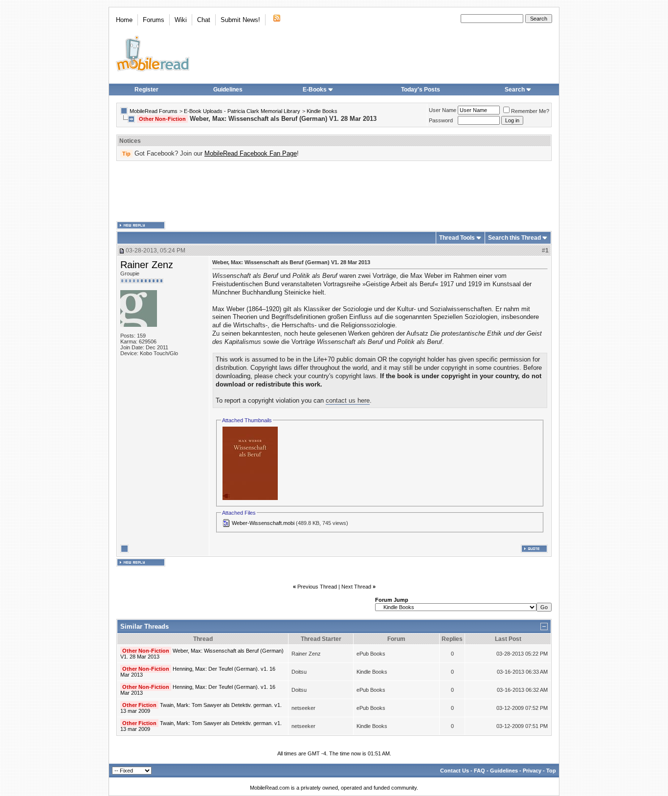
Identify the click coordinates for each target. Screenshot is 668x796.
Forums (153, 19)
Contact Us (454, 770)
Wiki (181, 19)
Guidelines (228, 89)
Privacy (532, 770)
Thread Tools (457, 237)
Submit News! (240, 19)
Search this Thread (514, 237)
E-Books (315, 89)
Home (124, 19)
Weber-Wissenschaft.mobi (263, 523)
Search (515, 89)
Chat (203, 19)
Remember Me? (530, 111)
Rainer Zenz (146, 264)
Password (441, 120)
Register (146, 89)
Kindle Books (322, 111)
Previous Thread (317, 587)
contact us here (348, 400)
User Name (442, 110)
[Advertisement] (334, 191)
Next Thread (356, 587)
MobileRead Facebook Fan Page (250, 153)
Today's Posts (420, 89)
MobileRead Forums (154, 111)
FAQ (479, 770)
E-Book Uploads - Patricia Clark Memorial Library (242, 111)
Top (551, 770)
